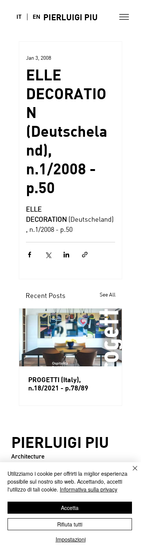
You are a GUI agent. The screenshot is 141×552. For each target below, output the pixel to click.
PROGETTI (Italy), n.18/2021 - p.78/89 (58, 383)
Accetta (70, 507)
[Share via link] (84, 254)
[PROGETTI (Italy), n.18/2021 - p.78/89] (70, 337)
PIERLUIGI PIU (70, 17)
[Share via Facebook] (29, 254)
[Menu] (124, 17)
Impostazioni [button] (71, 539)
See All (107, 294)
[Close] (130, 473)
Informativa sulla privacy (88, 489)
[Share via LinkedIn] (66, 254)
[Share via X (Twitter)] (48, 254)
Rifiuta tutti (69, 524)
